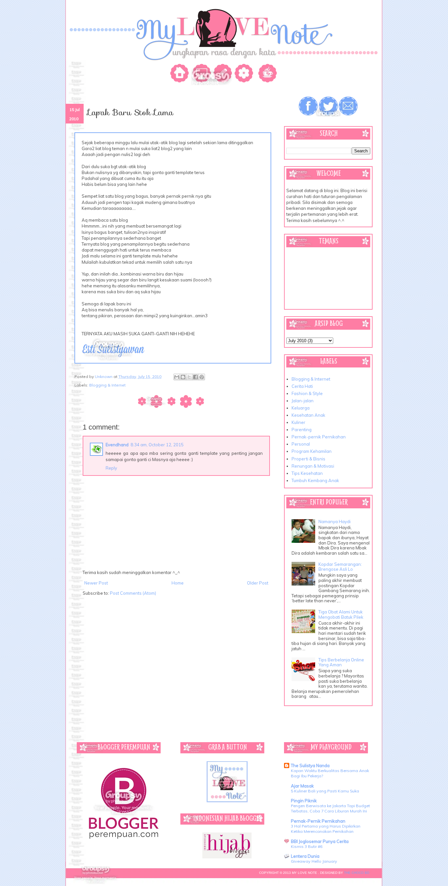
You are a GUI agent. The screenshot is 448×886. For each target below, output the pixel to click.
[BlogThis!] (183, 377)
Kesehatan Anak (308, 415)
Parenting (302, 429)
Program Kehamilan (312, 451)
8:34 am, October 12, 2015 (157, 444)
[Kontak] (223, 74)
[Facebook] (308, 106)
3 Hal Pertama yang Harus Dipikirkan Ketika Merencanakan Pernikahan (325, 829)
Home (178, 583)
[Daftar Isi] (244, 74)
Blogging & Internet (107, 385)
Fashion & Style (307, 393)
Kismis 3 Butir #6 (306, 846)
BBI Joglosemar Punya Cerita (320, 841)
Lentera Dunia (305, 856)
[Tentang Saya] (202, 74)
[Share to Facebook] (195, 377)
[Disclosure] (266, 74)
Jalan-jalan (303, 400)
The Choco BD (356, 873)
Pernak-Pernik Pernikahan (318, 821)
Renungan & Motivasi (313, 466)
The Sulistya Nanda (310, 765)
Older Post (257, 583)
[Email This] (176, 377)
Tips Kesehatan (307, 473)
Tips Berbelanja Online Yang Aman (341, 662)
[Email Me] (348, 106)
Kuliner (298, 422)
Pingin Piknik (304, 800)
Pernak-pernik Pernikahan (319, 436)
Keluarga (301, 407)
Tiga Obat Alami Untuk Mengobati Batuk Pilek (340, 614)
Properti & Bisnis (308, 458)
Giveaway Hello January (314, 861)
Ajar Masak (302, 785)
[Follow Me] (328, 106)
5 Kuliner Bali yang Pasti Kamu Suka (325, 790)
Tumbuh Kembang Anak (315, 480)
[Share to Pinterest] (201, 377)
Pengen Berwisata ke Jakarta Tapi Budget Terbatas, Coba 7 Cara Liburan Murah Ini (330, 808)
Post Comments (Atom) (133, 593)
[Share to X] (189, 377)
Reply (111, 468)
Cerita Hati (302, 386)
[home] (181, 74)
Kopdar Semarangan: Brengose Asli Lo (340, 567)
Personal (301, 444)
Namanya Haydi (334, 521)
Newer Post (96, 583)
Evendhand (117, 444)
